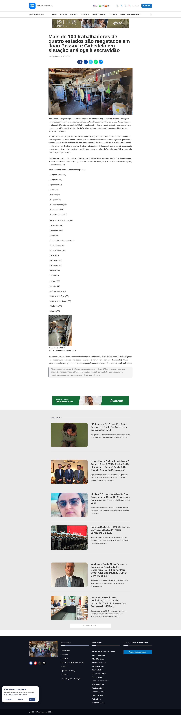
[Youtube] (129, 5)
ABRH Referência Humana (103, 652)
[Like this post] (80, 62)
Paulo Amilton (98, 688)
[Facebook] (117, 5)
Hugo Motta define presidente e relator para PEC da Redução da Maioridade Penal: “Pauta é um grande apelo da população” (110, 465)
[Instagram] (125, 5)
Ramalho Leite (98, 692)
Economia (85, 14)
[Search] (151, 14)
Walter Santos (98, 703)
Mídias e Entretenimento (130, 14)
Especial (64, 655)
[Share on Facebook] (86, 62)
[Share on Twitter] (91, 62)
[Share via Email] (101, 62)
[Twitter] (121, 5)
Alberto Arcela (98, 655)
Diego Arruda (55, 56)
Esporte (113, 14)
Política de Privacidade (10, 694)
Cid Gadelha (97, 670)
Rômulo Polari (98, 696)
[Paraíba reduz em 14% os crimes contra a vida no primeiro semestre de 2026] (69, 537)
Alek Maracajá (98, 659)
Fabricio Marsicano (100, 681)
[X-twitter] (44, 663)
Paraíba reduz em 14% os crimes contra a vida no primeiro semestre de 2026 (110, 530)
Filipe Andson (98, 685)
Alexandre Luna (99, 663)
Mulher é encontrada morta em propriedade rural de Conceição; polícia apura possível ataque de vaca (110, 498)
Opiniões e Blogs (99, 14)
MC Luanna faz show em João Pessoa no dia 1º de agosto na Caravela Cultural (109, 427)
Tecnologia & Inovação (71, 678)
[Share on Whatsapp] (96, 62)
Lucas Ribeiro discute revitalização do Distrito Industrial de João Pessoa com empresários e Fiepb (109, 602)
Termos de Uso (22, 694)
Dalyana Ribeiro (99, 674)
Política (74, 14)
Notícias (63, 14)
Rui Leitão (96, 699)
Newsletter (147, 5)
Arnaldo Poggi (98, 666)
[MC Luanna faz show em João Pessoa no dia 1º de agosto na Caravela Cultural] (69, 435)
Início (54, 14)
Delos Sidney (97, 677)
